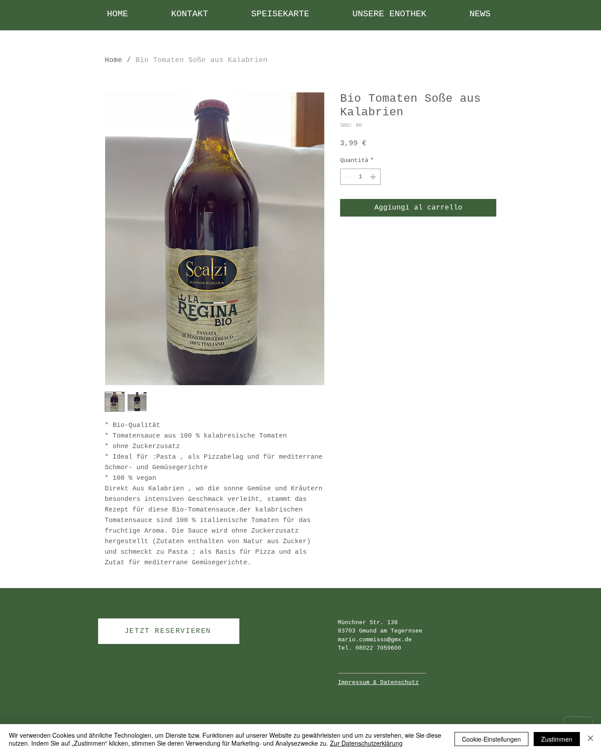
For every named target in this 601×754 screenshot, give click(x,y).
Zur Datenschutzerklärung (366, 743)
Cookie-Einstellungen (491, 739)
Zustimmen (556, 739)
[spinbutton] (360, 176)
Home (113, 60)
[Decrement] (346, 176)
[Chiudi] (590, 739)
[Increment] (373, 176)
